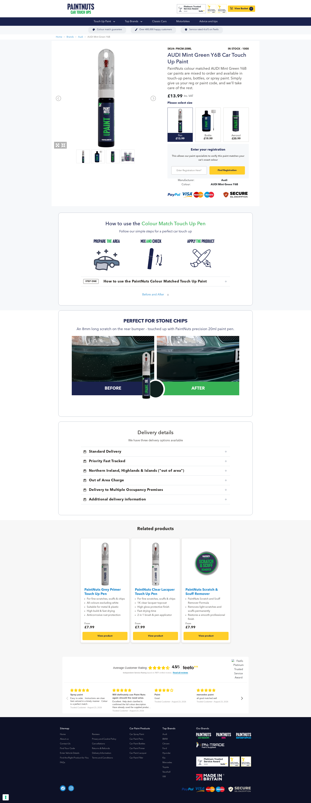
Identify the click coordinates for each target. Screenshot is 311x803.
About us (64, 739)
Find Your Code (67, 748)
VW (164, 777)
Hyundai (166, 753)
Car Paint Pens (136, 739)
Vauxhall (166, 772)
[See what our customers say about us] (191, 8)
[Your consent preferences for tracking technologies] (6, 797)
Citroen (166, 744)
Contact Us (65, 744)
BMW (165, 739)
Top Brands (132, 21)
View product (105, 636)
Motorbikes (183, 21)
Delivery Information (101, 753)
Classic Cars (159, 21)
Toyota (165, 767)
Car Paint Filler (136, 758)
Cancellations (98, 744)
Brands (70, 37)
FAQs (62, 763)
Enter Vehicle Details (69, 753)
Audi (80, 37)
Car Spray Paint (137, 734)
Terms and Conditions (102, 758)
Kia (163, 758)
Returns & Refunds (101, 748)
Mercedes (167, 763)
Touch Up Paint (103, 21)
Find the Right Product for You (74, 758)
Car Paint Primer (137, 748)
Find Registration (227, 170)
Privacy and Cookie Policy (104, 739)
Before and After (153, 294)
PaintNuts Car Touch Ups (80, 9)
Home (59, 37)
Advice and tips (208, 21)
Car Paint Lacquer (138, 753)
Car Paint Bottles (137, 744)
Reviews (96, 734)
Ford (164, 748)
